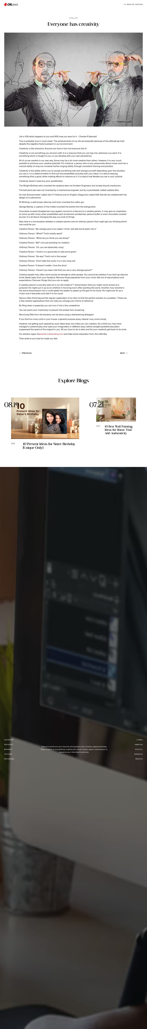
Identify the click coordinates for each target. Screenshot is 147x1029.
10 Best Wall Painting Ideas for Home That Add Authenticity (118, 430)
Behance (8, 749)
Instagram (9, 759)
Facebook (8, 740)
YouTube (8, 754)
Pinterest (8, 745)
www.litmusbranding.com (51, 334)
